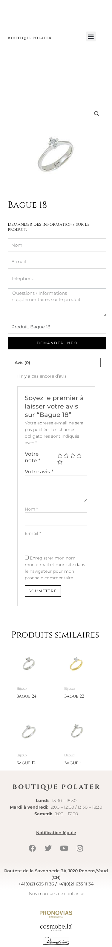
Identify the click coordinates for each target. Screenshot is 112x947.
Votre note (32, 457)
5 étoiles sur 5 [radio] (59, 462)
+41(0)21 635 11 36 (36, 884)
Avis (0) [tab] (22, 362)
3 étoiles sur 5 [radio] (72, 455)
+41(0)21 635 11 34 (76, 884)
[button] (91, 36)
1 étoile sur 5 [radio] (59, 455)
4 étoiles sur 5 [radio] (79, 455)
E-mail (33, 533)
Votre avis (39, 471)
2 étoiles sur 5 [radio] (66, 455)
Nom (31, 509)
